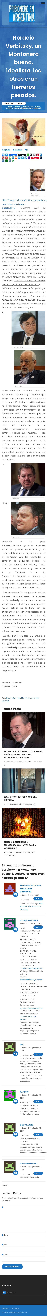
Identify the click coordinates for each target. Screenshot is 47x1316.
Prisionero (18, 150)
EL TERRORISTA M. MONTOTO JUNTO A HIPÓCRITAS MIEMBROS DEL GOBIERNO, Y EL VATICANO (23, 754)
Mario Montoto (27, 698)
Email (5, 1245)
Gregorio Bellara (29, 1163)
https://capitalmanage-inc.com (31, 980)
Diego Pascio (26, 1125)
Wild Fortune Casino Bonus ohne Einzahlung (30, 888)
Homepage (8, 103)
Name (5, 1235)
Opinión (20, 103)
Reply (38, 899)
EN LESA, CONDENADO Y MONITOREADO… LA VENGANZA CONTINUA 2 (20, 845)
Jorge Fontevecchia (13, 698)
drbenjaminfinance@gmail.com (31, 968)
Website (6, 1254)
